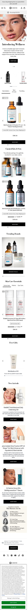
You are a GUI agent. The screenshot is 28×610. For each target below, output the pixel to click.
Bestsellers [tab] (5, 91)
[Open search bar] (4, 8)
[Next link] (24, 256)
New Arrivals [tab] (14, 91)
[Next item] (25, 78)
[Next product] (24, 203)
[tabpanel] (13, 120)
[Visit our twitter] (8, 555)
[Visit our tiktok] (19, 555)
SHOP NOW (13, 61)
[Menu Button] (1, 8)
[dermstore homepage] (13, 8)
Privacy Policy (17, 594)
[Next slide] (25, 39)
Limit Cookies (13, 602)
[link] (21, 8)
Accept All (13, 607)
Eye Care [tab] (20, 285)
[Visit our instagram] (11, 555)
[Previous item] (1, 78)
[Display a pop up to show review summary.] (21, 216)
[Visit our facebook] (4, 555)
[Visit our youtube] (15, 555)
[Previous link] (3, 256)
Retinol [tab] (14, 285)
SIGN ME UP (13, 548)
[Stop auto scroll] (25, 16)
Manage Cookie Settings (13, 598)
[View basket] (24, 8)
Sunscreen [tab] (7, 285)
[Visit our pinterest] (23, 555)
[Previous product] (3, 203)
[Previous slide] (1, 39)
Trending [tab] (21, 91)
